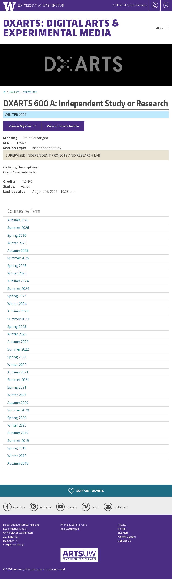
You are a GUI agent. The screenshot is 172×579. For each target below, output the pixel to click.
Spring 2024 (16, 296)
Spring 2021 (16, 387)
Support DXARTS (90, 490)
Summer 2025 (18, 258)
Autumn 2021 (17, 372)
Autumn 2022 (17, 341)
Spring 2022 (16, 357)
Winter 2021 (30, 92)
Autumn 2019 (17, 433)
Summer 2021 (18, 379)
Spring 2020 (16, 417)
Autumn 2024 (17, 281)
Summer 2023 (18, 319)
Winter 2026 (16, 243)
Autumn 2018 (17, 463)
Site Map (123, 532)
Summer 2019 (18, 440)
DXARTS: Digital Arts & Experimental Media (61, 27)
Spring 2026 (16, 235)
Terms (121, 528)
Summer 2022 (18, 349)
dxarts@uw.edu (69, 528)
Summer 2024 (18, 288)
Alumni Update (127, 536)
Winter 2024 (16, 303)
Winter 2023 (16, 334)
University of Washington (27, 569)
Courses (14, 92)
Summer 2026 (18, 227)
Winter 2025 (16, 273)
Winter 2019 (16, 455)
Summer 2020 (18, 410)
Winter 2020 (16, 425)
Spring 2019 (16, 448)
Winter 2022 (16, 364)
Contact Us (124, 540)
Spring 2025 (16, 265)
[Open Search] (166, 5)
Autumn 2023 (17, 311)
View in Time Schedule (63, 126)
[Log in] (154, 5)
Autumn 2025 (17, 250)
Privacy (122, 524)
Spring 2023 (16, 326)
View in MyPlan (20, 126)
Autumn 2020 (17, 402)
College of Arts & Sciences (129, 5)
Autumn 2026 (17, 220)
